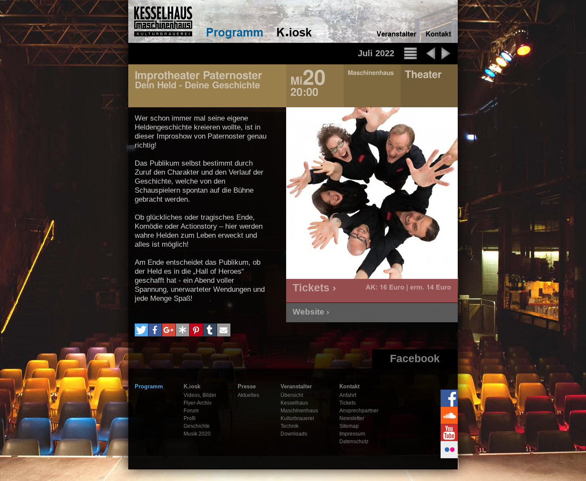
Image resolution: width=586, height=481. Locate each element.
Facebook (415, 358)
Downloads (294, 434)
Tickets (347, 403)
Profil (190, 418)
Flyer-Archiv (197, 403)
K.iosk (192, 386)
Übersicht (292, 395)
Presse (247, 386)
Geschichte (197, 426)
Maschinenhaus (299, 411)
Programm (149, 386)
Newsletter (351, 418)
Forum (191, 411)
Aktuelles (248, 395)
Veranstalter (296, 386)
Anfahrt (347, 395)
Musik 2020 (197, 434)
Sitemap (349, 426)
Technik (290, 426)
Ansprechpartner (358, 411)
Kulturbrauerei (297, 418)
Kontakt (349, 386)
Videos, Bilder (200, 395)
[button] (141, 330)
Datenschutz (354, 442)
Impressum (352, 434)
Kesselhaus (294, 403)
